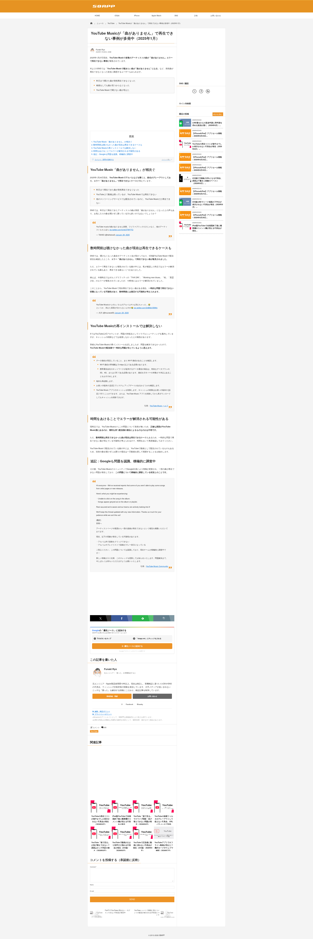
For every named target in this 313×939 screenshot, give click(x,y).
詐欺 (196, 15)
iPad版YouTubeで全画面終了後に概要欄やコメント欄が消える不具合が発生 (121, 820)
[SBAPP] (103, 8)
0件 (105, 727)
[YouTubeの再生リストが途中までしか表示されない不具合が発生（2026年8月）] (101, 812)
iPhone (137, 15)
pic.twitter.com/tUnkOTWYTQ (121, 229)
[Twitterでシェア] (100, 618)
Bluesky (140, 704)
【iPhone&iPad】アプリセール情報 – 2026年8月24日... (207, 134)
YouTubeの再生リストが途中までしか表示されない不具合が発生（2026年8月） (100, 820)
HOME (97, 15)
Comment (93, 867)
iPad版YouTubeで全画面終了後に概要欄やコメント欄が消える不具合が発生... (207, 228)
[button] (163, 618)
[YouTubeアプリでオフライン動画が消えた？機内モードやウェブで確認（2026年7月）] (164, 838)
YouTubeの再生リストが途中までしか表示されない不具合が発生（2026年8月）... (207, 146)
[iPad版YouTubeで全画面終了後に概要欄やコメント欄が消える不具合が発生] (122, 812)
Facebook (129, 704)
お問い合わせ (216, 15)
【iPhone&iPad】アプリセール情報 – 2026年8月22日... (207, 168)
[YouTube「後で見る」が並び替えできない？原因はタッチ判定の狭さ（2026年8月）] (101, 838)
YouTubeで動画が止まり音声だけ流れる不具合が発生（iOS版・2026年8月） (121, 846)
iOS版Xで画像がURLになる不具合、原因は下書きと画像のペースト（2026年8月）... (207, 181)
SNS (176, 15)
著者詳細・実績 (112, 696)
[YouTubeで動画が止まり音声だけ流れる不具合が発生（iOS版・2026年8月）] (122, 838)
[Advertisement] (132, 113)
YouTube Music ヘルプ (159, 405)
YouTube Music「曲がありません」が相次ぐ (112, 141)
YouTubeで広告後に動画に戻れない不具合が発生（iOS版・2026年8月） (142, 846)
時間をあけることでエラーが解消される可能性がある (116, 151)
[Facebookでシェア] (121, 618)
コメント (96, 727)
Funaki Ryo (100, 49)
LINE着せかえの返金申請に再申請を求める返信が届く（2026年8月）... (207, 124)
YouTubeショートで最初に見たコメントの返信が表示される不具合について (146, 912)
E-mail (92, 891)
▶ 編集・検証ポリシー (101, 711)
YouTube (94, 731)
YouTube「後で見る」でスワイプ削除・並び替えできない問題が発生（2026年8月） (143, 820)
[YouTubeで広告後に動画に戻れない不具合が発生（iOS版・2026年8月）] (143, 838)
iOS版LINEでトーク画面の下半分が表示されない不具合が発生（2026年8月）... (207, 204)
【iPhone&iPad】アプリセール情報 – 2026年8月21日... (207, 192)
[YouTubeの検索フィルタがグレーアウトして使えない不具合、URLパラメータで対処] (164, 812)
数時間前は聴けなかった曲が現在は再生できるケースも (117, 144)
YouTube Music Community (157, 566)
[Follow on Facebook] (201, 91)
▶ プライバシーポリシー (102, 714)
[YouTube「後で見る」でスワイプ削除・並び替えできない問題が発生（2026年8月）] (143, 812)
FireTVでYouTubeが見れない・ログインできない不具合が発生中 (117, 911)
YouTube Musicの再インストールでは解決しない (114, 147)
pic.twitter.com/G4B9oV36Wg (145, 307)
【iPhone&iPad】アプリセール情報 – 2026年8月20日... (207, 216)
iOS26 (117, 15)
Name (92, 885)
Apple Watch (156, 15)
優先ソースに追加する (133, 646)
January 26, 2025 (123, 234)
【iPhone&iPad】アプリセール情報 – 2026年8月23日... (207, 158)
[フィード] (208, 91)
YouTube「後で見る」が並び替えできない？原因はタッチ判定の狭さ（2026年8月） (100, 846)
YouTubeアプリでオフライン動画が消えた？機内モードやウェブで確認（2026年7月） (164, 846)
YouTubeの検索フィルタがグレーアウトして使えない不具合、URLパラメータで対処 (164, 820)
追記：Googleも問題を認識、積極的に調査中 (113, 154)
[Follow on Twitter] (194, 91)
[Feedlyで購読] (142, 618)
